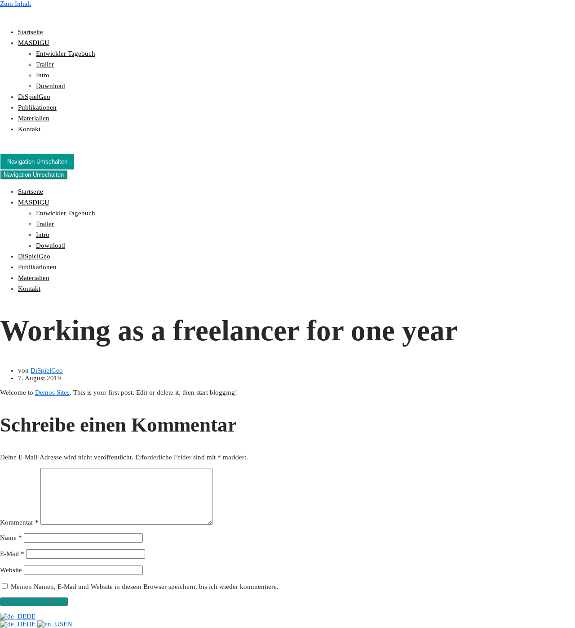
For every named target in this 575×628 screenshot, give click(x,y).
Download (50, 85)
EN (67, 624)
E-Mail (12, 553)
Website (11, 570)
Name (11, 537)
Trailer (45, 64)
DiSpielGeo (34, 96)
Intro (42, 75)
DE (31, 616)
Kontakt (29, 129)
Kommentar (19, 522)
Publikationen (37, 107)
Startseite (30, 32)
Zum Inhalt (15, 3)
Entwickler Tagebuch (65, 53)
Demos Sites (52, 392)
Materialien (33, 118)
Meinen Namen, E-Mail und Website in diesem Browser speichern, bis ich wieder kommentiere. (145, 586)
